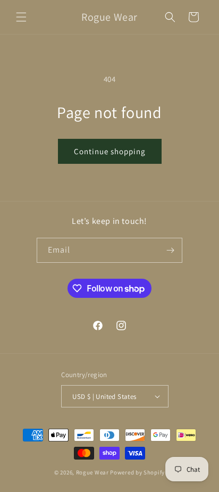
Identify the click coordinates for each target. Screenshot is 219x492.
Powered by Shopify (137, 472)
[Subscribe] (170, 250)
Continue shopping (110, 151)
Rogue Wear (92, 472)
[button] (21, 17)
